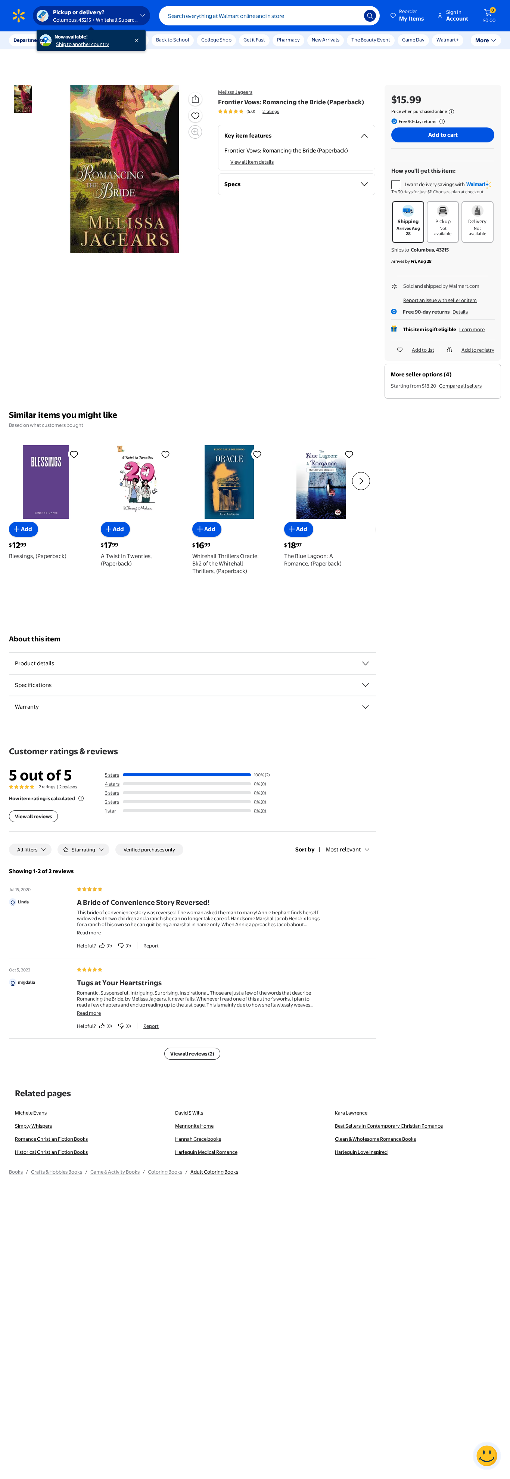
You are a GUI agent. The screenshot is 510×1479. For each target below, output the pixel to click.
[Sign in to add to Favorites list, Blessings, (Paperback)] (74, 454)
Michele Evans (31, 1113)
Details (460, 312)
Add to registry (477, 350)
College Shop (216, 40)
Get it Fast (254, 40)
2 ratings (270, 111)
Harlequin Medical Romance (206, 1152)
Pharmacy (288, 40)
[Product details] (365, 663)
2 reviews (68, 786)
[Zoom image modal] (195, 132)
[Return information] (440, 121)
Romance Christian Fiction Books (51, 1139)
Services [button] (75, 40)
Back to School (172, 40)
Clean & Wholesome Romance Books (375, 1139)
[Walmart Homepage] (18, 15)
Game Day (413, 40)
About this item (34, 639)
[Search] (370, 16)
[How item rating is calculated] (81, 798)
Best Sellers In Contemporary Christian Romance (389, 1126)
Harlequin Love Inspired (361, 1152)
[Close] (138, 40)
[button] (408, 15)
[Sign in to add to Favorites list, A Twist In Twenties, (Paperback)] (165, 454)
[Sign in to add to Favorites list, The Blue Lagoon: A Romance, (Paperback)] (349, 454)
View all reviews (33, 816)
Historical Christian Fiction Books (51, 1152)
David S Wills (189, 1113)
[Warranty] (365, 707)
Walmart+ (447, 40)
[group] (248, 111)
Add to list (423, 350)
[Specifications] (365, 685)
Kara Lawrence (351, 1113)
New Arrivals (325, 40)
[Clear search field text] (353, 15)
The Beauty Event (370, 40)
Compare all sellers (460, 386)
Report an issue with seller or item (440, 300)
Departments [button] (28, 40)
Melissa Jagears (235, 92)
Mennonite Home (194, 1126)
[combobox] (269, 15)
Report (151, 946)
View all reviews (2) (192, 1054)
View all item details (252, 162)
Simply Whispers (33, 1126)
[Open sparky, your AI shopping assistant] (487, 1456)
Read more (89, 933)
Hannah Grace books (198, 1139)
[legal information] (451, 112)
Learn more (472, 329)
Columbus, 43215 (430, 250)
